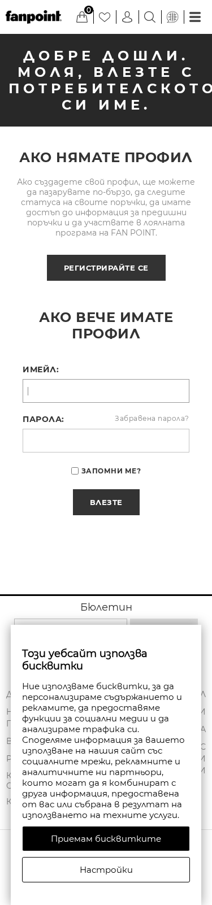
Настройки (106, 869)
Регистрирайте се (106, 267)
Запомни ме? (111, 471)
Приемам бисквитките (106, 838)
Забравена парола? (152, 418)
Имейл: (41, 369)
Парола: (43, 419)
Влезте (106, 502)
